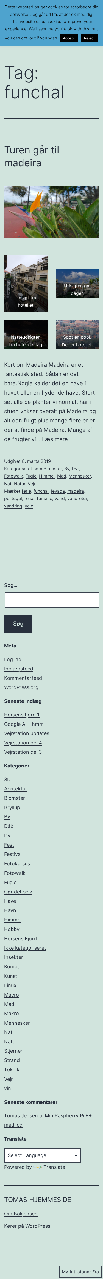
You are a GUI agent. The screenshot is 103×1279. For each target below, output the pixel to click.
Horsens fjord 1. (22, 715)
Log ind (12, 659)
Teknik (12, 1069)
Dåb (8, 826)
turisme (44, 498)
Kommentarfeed (23, 678)
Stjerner (13, 1051)
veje (29, 506)
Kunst (10, 976)
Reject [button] (89, 38)
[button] (26, 283)
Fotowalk (13, 476)
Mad (61, 476)
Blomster (53, 468)
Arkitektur (15, 789)
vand (60, 498)
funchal (41, 491)
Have (10, 901)
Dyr (75, 468)
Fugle (31, 476)
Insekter (13, 957)
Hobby (12, 929)
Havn (10, 910)
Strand (12, 1060)
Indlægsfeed (18, 669)
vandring (13, 506)
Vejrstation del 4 (23, 743)
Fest (9, 845)
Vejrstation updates (26, 733)
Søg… (11, 585)
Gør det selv (18, 892)
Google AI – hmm (24, 724)
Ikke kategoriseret (25, 948)
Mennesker (80, 476)
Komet (11, 966)
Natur (19, 483)
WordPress (37, 1226)
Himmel (47, 476)
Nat (8, 483)
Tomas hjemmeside (37, 1200)
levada (58, 491)
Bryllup (12, 807)
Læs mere (55, 439)
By (66, 468)
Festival (13, 854)
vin (7, 1088)
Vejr (32, 483)
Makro (11, 1013)
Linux (10, 985)
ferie (26, 491)
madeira (75, 491)
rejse (29, 498)
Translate (54, 1167)
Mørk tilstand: (76, 1271)
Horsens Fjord (20, 938)
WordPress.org (21, 687)
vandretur (77, 498)
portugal (13, 498)
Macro (11, 995)
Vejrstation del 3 (23, 752)
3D (7, 779)
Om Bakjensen (21, 1214)
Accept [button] (69, 38)
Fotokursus (17, 863)
